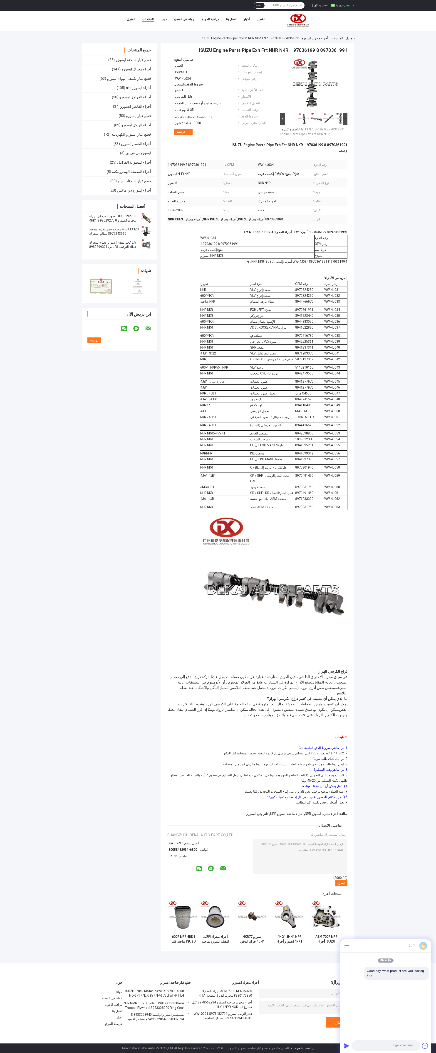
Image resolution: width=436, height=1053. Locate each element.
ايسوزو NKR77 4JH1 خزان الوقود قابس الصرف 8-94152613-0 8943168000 (252, 939)
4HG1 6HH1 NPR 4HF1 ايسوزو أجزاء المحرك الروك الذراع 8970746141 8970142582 (289, 939)
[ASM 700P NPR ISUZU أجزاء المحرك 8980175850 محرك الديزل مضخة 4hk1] (326, 917)
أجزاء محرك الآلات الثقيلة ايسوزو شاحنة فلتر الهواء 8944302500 (215, 939)
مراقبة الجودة (210, 19)
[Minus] (346, 945)
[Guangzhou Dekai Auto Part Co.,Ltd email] (151, 328)
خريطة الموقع (113, 1024)
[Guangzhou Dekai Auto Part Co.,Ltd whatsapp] (139, 328)
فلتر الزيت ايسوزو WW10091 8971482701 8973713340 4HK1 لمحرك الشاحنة (223, 1016)
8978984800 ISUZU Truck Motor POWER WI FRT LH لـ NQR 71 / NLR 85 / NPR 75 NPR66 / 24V (154, 994)
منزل (349, 38)
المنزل (131, 19)
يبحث (259, 5)
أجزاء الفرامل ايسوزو (135, 97)
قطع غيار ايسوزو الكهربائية (131, 134)
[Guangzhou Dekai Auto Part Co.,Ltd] (298, 20)
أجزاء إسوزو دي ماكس (134, 190)
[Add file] (425, 1046)
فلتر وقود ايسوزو (257, 814)
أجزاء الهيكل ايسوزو (136, 125)
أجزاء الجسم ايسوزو (136, 144)
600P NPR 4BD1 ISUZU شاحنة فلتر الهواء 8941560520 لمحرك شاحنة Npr (183, 939)
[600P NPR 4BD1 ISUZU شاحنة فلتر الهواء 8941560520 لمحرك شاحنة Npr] (183, 917)
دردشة (181, 131)
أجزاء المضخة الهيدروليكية (131, 172)
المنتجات (148, 19)
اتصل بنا (231, 19)
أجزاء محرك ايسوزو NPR (321, 814)
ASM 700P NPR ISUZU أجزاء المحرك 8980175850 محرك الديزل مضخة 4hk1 (326, 939)
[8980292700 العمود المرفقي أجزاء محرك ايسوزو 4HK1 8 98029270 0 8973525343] (146, 218)
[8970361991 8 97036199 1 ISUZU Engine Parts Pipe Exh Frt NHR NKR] (315, 85)
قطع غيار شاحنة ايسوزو (133, 60)
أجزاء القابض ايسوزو (135, 106)
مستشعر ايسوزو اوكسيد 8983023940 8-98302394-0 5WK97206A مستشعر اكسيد (155, 1017)
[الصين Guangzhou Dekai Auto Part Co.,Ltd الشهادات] (100, 286)
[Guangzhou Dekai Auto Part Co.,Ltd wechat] (127, 328)
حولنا (164, 19)
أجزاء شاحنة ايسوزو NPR (286, 814)
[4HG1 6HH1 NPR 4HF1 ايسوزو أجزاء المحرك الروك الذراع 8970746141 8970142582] (289, 917)
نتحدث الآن (321, 5)
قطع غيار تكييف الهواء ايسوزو (129, 78)
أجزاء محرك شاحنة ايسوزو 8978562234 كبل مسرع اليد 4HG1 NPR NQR (222, 1005)
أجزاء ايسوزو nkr (138, 88)
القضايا (261, 19)
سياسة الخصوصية (302, 1048)
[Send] (346, 1046)
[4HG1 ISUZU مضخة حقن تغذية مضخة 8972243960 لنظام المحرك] (146, 231)
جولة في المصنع (184, 19)
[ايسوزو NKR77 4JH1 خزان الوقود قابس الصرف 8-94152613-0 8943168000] (252, 917)
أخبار (246, 19)
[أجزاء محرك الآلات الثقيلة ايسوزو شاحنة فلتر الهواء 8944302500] (215, 917)
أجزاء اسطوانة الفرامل (134, 162)
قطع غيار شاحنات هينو (134, 181)
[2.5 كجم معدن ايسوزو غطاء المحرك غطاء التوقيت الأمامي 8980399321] (146, 244)
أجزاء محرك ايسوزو (315, 38)
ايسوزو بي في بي (138, 153)
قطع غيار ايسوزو (138, 116)
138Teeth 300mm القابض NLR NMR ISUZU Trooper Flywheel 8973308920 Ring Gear (154, 1005)
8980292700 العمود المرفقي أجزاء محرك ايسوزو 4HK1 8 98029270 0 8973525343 (112, 220)
